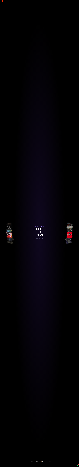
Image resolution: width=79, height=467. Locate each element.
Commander (69, 1)
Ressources (75, 1)
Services (60, 1)
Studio (65, 1)
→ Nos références (39, 240)
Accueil (57, 1)
